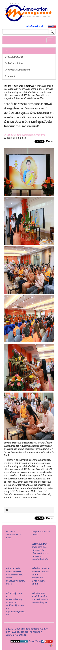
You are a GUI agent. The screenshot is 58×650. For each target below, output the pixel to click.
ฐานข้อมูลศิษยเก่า (39, 546)
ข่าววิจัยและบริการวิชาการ (18, 69)
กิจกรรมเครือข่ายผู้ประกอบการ (14, 601)
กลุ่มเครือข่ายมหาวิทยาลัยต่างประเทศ (38, 580)
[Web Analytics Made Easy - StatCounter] (24, 641)
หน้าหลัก (7, 86)
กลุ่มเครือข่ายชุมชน (39, 602)
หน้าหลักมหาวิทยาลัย (35, 26)
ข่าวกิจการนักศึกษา (15, 63)
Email (50, 141)
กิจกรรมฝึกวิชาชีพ (13, 571)
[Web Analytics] (15, 641)
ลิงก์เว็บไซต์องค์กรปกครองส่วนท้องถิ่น (40, 598)
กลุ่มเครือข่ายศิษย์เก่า (40, 559)
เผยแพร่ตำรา (13, 76)
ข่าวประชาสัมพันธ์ (15, 57)
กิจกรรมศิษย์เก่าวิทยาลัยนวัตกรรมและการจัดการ (41, 553)
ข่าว (6, 50)
